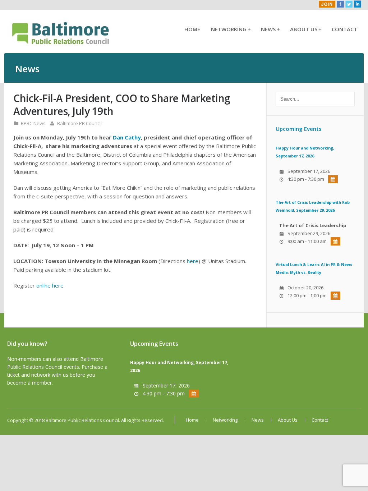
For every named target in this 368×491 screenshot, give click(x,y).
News (270, 29)
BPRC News (33, 123)
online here (50, 285)
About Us (305, 29)
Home (192, 29)
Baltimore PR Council (79, 123)
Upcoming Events (299, 128)
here (192, 261)
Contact (344, 29)
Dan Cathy (127, 137)
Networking (230, 29)
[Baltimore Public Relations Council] (61, 45)
